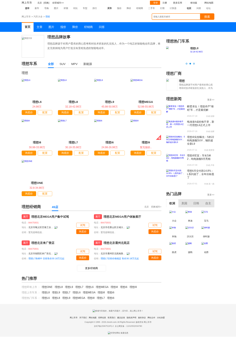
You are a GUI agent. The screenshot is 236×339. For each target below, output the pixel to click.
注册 (164, 2)
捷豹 (190, 252)
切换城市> (156, 206)
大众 (174, 220)
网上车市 (27, 2)
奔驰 (174, 236)
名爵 (206, 252)
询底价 (29, 112)
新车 (37, 8)
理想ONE (37, 183)
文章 (39, 27)
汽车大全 (38, 16)
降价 (129, 8)
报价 (119, 8)
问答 (199, 8)
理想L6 (37, 102)
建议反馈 (121, 317)
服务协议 (142, 317)
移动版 (193, 2)
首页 (28, 26)
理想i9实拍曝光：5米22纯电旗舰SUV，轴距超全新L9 (200, 140)
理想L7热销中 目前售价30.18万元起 (46, 258)
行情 (162, 8)
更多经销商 (91, 268)
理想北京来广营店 (42, 242)
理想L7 (73, 142)
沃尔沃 (190, 236)
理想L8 (73, 102)
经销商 (139, 8)
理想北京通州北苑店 (117, 242)
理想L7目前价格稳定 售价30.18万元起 (120, 258)
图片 (56, 8)
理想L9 (109, 102)
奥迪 (190, 220)
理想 (25, 73)
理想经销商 (31, 206)
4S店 (55, 207)
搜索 (207, 16)
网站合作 (151, 317)
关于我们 (83, 317)
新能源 (87, 64)
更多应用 (177, 2)
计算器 (173, 8)
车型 (85, 8)
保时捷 (206, 236)
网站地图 (92, 317)
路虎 (174, 252)
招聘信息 (102, 317)
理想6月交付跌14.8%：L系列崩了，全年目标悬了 (200, 174)
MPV (74, 64)
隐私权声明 (131, 317)
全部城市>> (58, 2)
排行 (94, 8)
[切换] (46, 2)
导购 (46, 8)
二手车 (151, 8)
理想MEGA (146, 102)
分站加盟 (161, 317)
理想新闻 (174, 99)
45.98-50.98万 (196, 52)
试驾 (82, 225)
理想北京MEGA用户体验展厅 (122, 216)
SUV (63, 64)
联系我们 (111, 317)
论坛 (208, 8)
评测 (66, 8)
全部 (51, 64)
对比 (75, 8)
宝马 (206, 220)
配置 (45, 112)
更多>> (210, 99)
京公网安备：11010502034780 (128, 326)
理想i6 (109, 142)
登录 (155, 2)
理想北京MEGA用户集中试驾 (50, 216)
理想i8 (37, 142)
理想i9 (146, 142)
